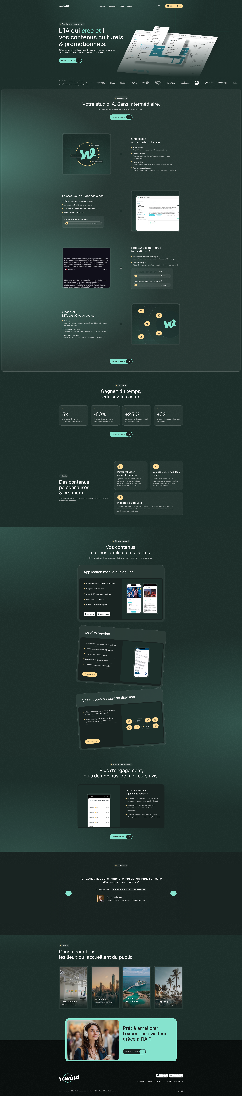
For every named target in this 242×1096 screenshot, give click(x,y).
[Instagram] (179, 1091)
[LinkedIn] (182, 1091)
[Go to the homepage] (69, 1078)
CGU (72, 1091)
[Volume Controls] (92, 223)
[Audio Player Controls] (66, 223)
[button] (103, 6)
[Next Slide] (173, 893)
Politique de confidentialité (83, 1091)
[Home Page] (67, 6)
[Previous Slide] (68, 893)
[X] (176, 1091)
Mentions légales (64, 1091)
